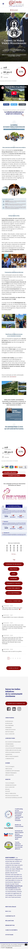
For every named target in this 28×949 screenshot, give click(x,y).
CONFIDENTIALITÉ (10, 916)
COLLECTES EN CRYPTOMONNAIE (13, 748)
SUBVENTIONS (8, 754)
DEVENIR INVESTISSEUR (10, 785)
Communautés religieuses (13, 564)
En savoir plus (9, 947)
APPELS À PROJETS (9, 746)
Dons (13, 573)
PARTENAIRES (8, 727)
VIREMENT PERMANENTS (11, 773)
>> (20, 658)
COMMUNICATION (9, 758)
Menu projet (14, 10)
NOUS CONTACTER (9, 734)
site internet (13, 376)
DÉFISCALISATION (9, 775)
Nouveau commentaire (13, 601)
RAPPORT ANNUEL (9, 731)
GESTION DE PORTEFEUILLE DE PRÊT (13, 797)
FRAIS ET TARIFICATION (10, 793)
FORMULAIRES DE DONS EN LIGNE (13, 750)
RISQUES (7, 789)
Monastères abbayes (13, 588)
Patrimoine (13, 578)
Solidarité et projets (13, 583)
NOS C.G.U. (8, 911)
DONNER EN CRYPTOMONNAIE (12, 770)
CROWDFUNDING (9, 744)
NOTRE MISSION (9, 721)
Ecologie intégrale (13, 593)
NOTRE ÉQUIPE (8, 723)
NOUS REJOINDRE (9, 725)
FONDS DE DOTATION (10, 729)
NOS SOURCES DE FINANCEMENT (13, 742)
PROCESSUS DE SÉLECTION (11, 795)
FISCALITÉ (7, 791)
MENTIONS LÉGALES (10, 906)
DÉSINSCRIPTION (9, 925)
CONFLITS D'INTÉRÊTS (11, 930)
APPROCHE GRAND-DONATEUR (12, 752)
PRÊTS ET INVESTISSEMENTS (11, 756)
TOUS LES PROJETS (9, 766)
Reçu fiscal (13, 569)
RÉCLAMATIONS (9, 920)
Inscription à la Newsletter (16, 703)
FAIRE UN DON (8, 768)
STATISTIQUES (9, 934)
